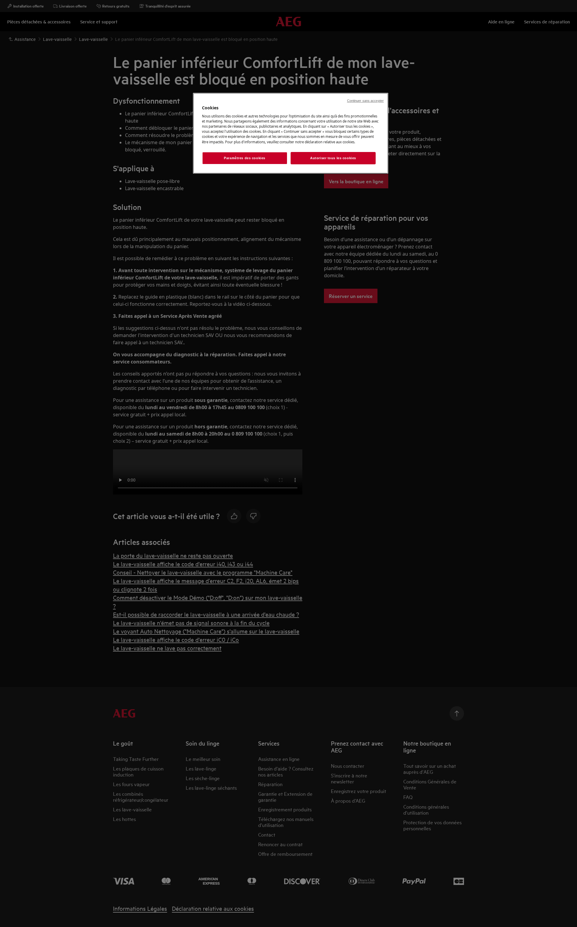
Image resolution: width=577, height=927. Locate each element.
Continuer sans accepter (365, 100)
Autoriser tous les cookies (333, 158)
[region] (290, 133)
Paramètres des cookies (244, 158)
